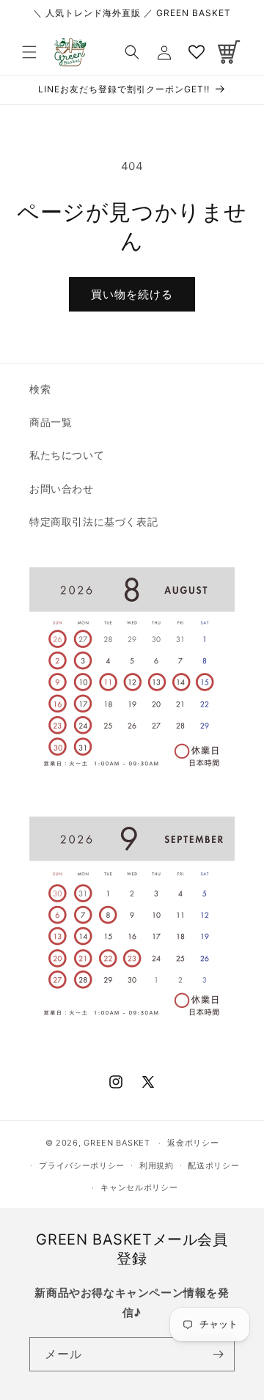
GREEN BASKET (117, 1143)
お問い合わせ (61, 488)
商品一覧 (50, 422)
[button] (29, 52)
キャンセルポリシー (138, 1187)
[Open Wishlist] (196, 52)
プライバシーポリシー (82, 1165)
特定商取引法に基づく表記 (93, 521)
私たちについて (66, 455)
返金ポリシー (193, 1143)
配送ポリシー (213, 1165)
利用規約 (156, 1165)
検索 (40, 389)
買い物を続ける (132, 294)
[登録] (218, 1354)
